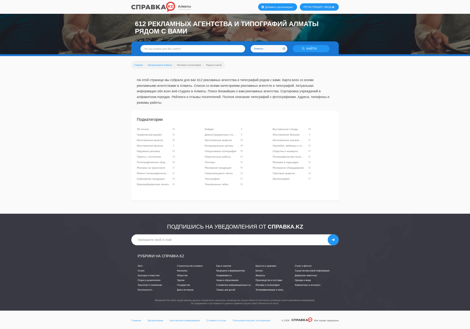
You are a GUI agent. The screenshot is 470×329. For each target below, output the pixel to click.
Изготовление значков (286, 140)
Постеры (210, 162)
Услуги (141, 270)
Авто (140, 266)
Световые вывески (284, 173)
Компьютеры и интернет (308, 285)
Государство (183, 285)
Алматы (184, 6)
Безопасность (145, 290)
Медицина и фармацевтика (230, 270)
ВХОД (328, 7)
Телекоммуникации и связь (269, 290)
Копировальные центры (219, 145)
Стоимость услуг (216, 320)
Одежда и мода (303, 280)
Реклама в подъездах (286, 162)
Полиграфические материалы (291, 156)
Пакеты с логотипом (149, 156)
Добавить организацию (278, 7)
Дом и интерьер (185, 290)
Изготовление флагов (150, 145)
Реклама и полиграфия (268, 285)
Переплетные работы (218, 156)
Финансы (260, 275)
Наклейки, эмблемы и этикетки (291, 145)
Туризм (180, 280)
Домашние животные (306, 275)
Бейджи (209, 129)
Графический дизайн (149, 134)
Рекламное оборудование (288, 167)
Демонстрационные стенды (221, 134)
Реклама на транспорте (151, 167)
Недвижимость (224, 275)
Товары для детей (225, 290)
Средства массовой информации (312, 270)
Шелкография (281, 178)
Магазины (182, 270)
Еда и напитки (223, 266)
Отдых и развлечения (149, 280)
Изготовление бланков (286, 134)
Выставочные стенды (285, 129)
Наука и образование (227, 280)
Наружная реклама (148, 151)
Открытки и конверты (285, 151)
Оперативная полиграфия (220, 151)
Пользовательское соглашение (251, 320)
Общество (182, 275)
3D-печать (143, 129)
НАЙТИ (311, 48)
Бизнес (259, 270)
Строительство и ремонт (190, 266)
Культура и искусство (149, 275)
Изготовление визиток (150, 140)
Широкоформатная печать (153, 184)
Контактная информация (185, 320)
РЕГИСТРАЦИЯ (312, 7)
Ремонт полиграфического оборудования (162, 173)
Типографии (212, 178)
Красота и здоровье (266, 266)
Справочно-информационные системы (236, 285)
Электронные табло (216, 184)
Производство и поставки (269, 280)
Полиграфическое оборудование (157, 162)
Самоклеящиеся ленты (219, 173)
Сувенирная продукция (151, 178)
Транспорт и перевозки (150, 285)
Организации (155, 320)
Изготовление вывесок (218, 140)
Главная (136, 320)
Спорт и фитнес (303, 266)
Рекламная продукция (218, 167)
